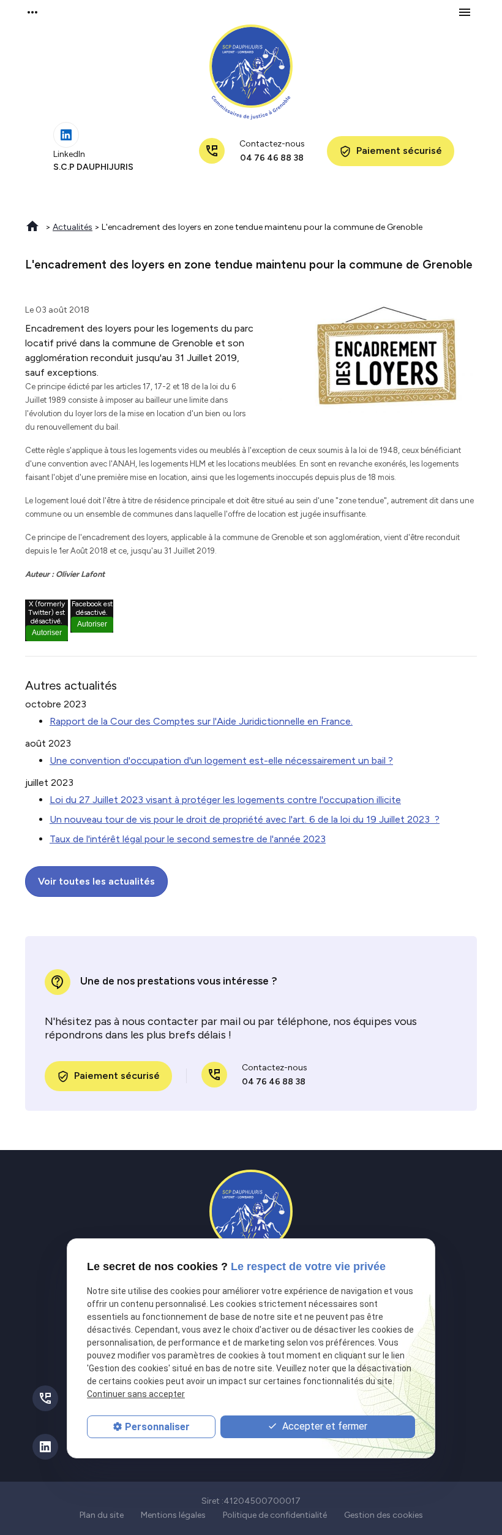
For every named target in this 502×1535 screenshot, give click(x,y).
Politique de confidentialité (275, 1515)
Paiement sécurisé (390, 151)
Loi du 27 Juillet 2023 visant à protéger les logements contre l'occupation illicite (225, 800)
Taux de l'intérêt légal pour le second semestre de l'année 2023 (188, 839)
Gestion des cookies (383, 1515)
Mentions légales (173, 1515)
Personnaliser (157, 1427)
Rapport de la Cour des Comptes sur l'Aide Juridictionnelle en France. (201, 721)
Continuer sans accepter (136, 1394)
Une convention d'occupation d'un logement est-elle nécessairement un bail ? (221, 760)
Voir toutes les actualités (96, 881)
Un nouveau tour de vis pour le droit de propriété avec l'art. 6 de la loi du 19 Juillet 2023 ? (245, 819)
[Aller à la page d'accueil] (251, 72)
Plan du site (102, 1515)
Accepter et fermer (323, 1426)
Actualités (72, 227)
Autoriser (47, 632)
